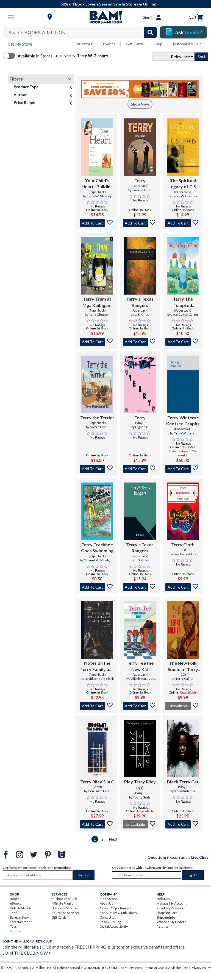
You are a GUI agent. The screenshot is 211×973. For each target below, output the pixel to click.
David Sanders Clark (99, 679)
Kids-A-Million (20, 908)
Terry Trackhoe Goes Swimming (97, 547)
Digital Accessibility (114, 926)
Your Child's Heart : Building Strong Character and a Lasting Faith (97, 184)
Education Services (66, 913)
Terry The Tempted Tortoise (183, 302)
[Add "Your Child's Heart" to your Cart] (97, 223)
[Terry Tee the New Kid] (140, 630)
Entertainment (21, 922)
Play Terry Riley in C (140, 784)
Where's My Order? (171, 922)
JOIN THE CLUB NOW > (27, 952)
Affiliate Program (64, 903)
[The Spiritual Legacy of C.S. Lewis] (182, 147)
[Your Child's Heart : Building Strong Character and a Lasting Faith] (97, 147)
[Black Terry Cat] (182, 748)
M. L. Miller (102, 562)
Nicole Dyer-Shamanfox (99, 429)
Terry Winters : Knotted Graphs (182, 420)
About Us (106, 903)
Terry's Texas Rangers (140, 301)
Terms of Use (154, 968)
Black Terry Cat (183, 781)
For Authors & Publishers (118, 913)
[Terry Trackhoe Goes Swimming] (97, 511)
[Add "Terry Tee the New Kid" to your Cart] (140, 706)
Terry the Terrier (97, 417)
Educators (83, 43)
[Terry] (140, 147)
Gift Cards (135, 43)
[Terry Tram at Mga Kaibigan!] (97, 265)
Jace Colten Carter (184, 314)
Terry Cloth (183, 544)
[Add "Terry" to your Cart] (140, 223)
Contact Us (108, 917)
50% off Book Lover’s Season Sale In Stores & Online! (108, 4)
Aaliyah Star (137, 679)
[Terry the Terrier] (97, 384)
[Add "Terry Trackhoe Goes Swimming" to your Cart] (97, 587)
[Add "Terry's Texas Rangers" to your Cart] (140, 342)
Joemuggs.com (130, 968)
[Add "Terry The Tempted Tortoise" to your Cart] (182, 342)
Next (113, 839)
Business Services (65, 908)
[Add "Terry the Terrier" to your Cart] (97, 469)
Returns (162, 926)
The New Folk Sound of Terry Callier (183, 666)
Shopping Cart (167, 913)
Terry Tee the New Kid (140, 666)
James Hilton (141, 190)
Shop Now (140, 104)
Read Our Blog (110, 922)
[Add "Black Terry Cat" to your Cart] (182, 824)
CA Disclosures (177, 968)
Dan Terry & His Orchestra (184, 556)
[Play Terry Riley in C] (140, 748)
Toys (13, 926)
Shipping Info (166, 917)
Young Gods (142, 797)
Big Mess (142, 427)
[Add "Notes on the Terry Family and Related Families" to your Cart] (97, 706)
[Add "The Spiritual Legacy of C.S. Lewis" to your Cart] (182, 223)
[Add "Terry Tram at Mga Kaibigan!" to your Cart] (97, 342)
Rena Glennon (99, 314)
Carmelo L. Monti (96, 560)
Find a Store (108, 899)
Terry (140, 180)
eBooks (15, 903)
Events (109, 43)
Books (14, 899)
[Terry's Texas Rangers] (140, 265)
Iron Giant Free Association (99, 793)
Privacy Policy (201, 968)
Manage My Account (172, 903)
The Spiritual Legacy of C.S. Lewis (182, 184)
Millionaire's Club (187, 43)
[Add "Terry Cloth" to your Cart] (182, 587)
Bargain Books (20, 917)
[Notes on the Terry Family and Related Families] (97, 630)
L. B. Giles (142, 314)
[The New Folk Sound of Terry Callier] (182, 630)
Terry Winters (184, 433)
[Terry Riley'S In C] (97, 748)
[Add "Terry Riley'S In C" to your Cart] (97, 824)
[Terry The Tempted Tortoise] (182, 265)
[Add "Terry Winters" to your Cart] (182, 469)
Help (158, 43)
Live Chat (199, 857)
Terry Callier (185, 679)
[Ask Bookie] (183, 32)
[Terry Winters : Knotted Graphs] (182, 384)
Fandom (16, 931)
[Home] (105, 17)
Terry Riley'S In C (97, 781)
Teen (13, 913)
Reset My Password (171, 908)
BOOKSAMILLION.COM (99, 968)
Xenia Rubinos (184, 791)
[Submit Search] (150, 32)
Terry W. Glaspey (99, 196)
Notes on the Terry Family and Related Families (97, 666)
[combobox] (84, 32)
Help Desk (164, 899)
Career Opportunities (115, 908)
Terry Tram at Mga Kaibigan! (97, 301)
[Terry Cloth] (182, 511)
